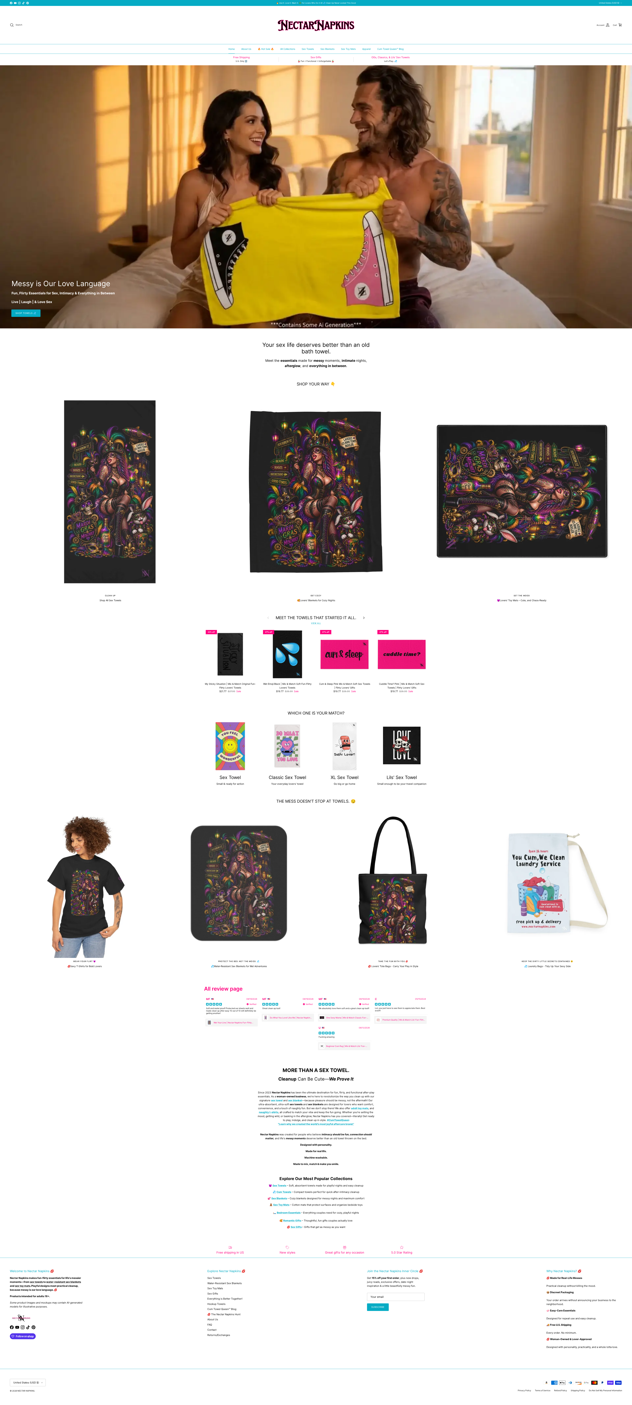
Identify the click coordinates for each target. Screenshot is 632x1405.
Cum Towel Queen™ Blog (390, 49)
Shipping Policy (578, 1390)
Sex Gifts (212, 1293)
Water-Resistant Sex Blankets (224, 1283)
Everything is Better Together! (224, 1298)
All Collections (287, 49)
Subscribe (377, 1307)
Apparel (366, 49)
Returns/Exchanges (218, 1335)
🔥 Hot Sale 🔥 (266, 49)
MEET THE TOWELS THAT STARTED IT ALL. (316, 618)
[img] (214, 1004)
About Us (246, 49)
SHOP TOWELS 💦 (25, 313)
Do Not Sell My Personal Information (605, 1390)
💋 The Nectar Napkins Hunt (223, 1314)
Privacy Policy (524, 1390)
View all (316, 623)
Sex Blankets (327, 49)
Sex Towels (308, 49)
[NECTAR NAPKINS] (316, 25)
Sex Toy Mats (348, 49)
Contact (211, 1329)
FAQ (209, 1324)
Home (231, 49)
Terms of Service (542, 1390)
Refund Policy (560, 1390)
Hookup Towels (216, 1304)
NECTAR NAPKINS (26, 1391)
